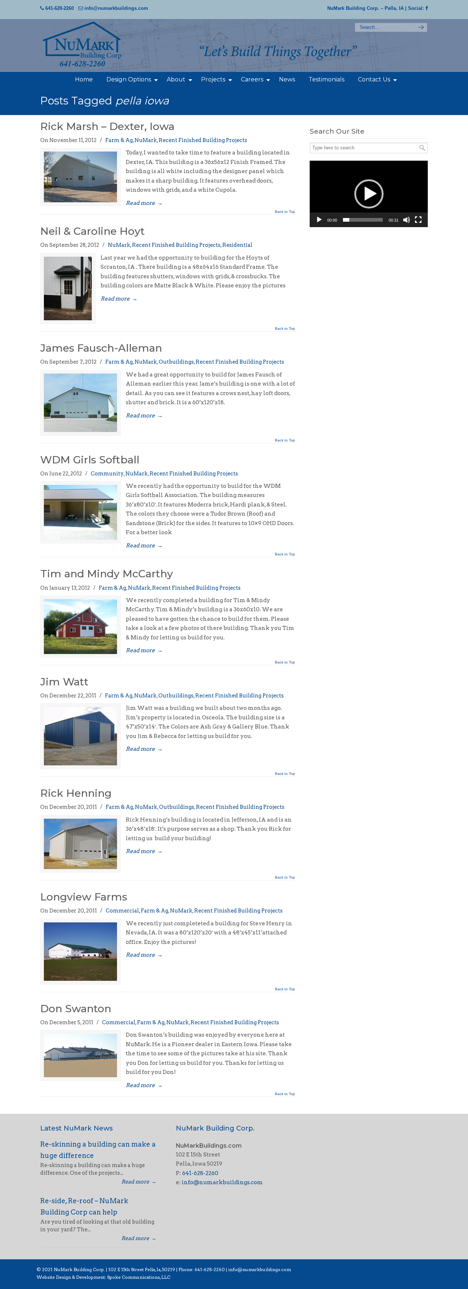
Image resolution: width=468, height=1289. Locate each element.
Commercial (122, 910)
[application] (369, 194)
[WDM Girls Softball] (80, 512)
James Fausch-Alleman (101, 347)
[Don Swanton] (80, 1055)
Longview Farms (83, 896)
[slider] (363, 220)
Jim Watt (64, 681)
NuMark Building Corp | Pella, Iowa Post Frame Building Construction (95, 44)
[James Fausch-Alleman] (80, 403)
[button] (369, 194)
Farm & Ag (119, 140)
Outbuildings (176, 362)
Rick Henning (76, 793)
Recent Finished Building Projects (203, 140)
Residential (237, 245)
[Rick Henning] (80, 844)
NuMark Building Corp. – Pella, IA (365, 8)
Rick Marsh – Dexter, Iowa (107, 126)
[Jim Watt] (80, 736)
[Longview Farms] (80, 951)
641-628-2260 (59, 8)
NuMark (146, 140)
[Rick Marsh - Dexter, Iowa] (80, 177)
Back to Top (285, 212)
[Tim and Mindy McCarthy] (80, 626)
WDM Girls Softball (89, 459)
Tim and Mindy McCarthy (106, 573)
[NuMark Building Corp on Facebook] (426, 8)
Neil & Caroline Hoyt (92, 231)
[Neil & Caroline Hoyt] (68, 289)
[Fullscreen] (418, 219)
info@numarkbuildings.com (116, 8)
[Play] (319, 219)
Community (107, 473)
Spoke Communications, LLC (138, 1277)
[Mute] (406, 219)
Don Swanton (75, 1008)
